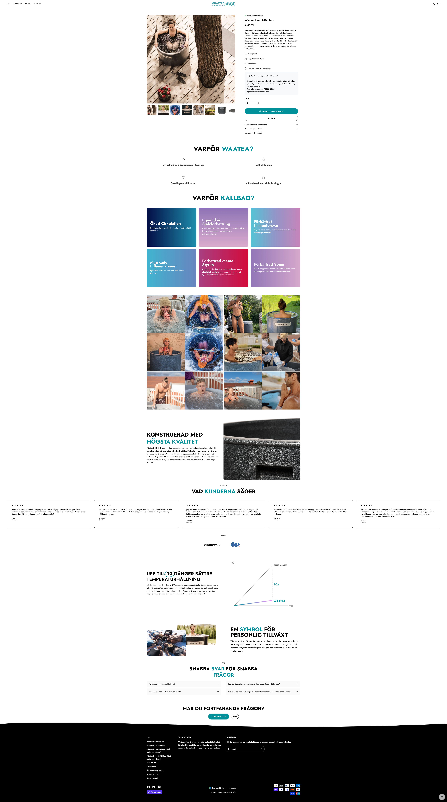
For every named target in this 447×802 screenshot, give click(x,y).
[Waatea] (223, 4)
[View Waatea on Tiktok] (154, 787)
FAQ (235, 716)
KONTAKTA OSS (219, 716)
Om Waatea (151, 766)
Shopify (232, 792)
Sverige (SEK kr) (218, 788)
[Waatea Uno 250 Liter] (152, 110)
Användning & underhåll (253, 133)
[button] (28, 4)
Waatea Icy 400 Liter (155, 741)
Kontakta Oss (152, 762)
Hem (149, 737)
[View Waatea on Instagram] (148, 787)
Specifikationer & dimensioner (256, 124)
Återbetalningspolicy (155, 770)
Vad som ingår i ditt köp (253, 129)
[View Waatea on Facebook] (159, 787)
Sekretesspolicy (153, 778)
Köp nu (271, 118)
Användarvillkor (153, 774)
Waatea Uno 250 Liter (156, 745)
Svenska (232, 788)
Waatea (219, 792)
